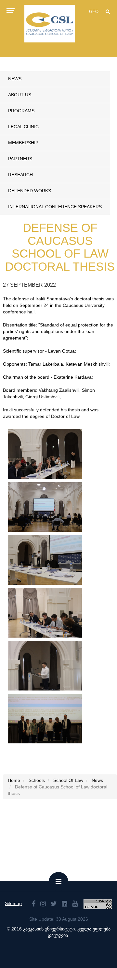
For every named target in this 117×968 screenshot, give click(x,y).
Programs (21, 110)
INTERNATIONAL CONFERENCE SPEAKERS (55, 206)
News (14, 78)
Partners (20, 158)
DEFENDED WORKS (29, 190)
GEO (93, 11)
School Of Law (68, 780)
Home (14, 780)
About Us (19, 94)
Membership (23, 142)
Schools (37, 780)
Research (20, 174)
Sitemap (13, 903)
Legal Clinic (23, 126)
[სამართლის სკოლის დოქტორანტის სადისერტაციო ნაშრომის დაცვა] (45, 454)
